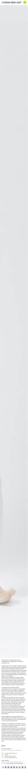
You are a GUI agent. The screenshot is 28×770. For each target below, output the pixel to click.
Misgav (6, 754)
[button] (26, 656)
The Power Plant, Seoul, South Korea (15, 763)
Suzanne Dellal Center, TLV (11, 753)
